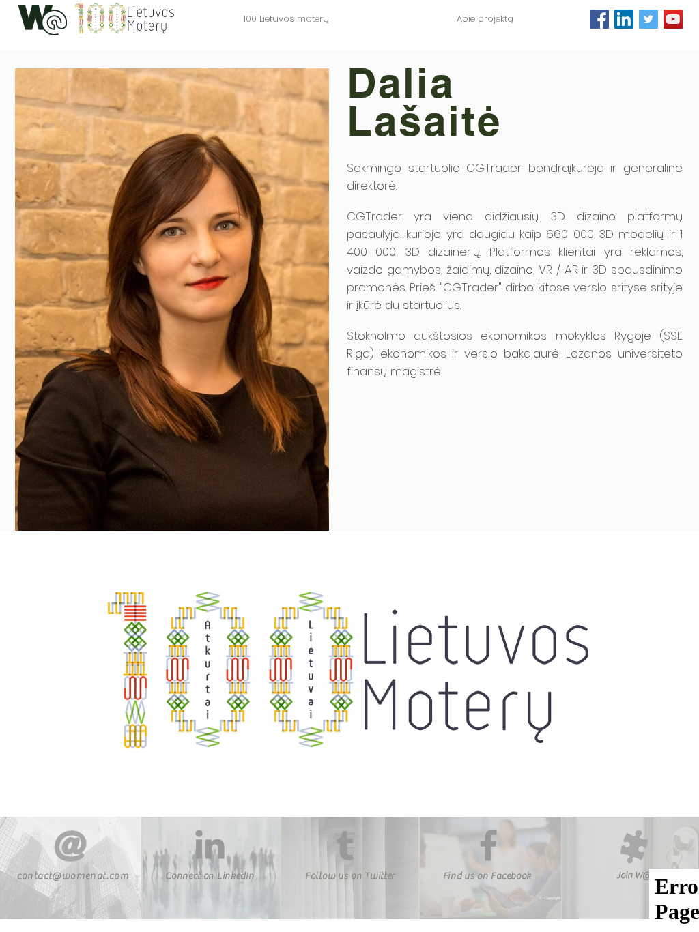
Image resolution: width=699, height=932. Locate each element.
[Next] (624, 674)
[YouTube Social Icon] (673, 19)
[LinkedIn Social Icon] (623, 19)
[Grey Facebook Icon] (488, 845)
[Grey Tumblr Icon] (345, 846)
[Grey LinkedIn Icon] (210, 844)
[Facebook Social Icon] (599, 19)
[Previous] (74, 674)
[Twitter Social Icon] (648, 19)
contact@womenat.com (73, 876)
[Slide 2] (343, 780)
